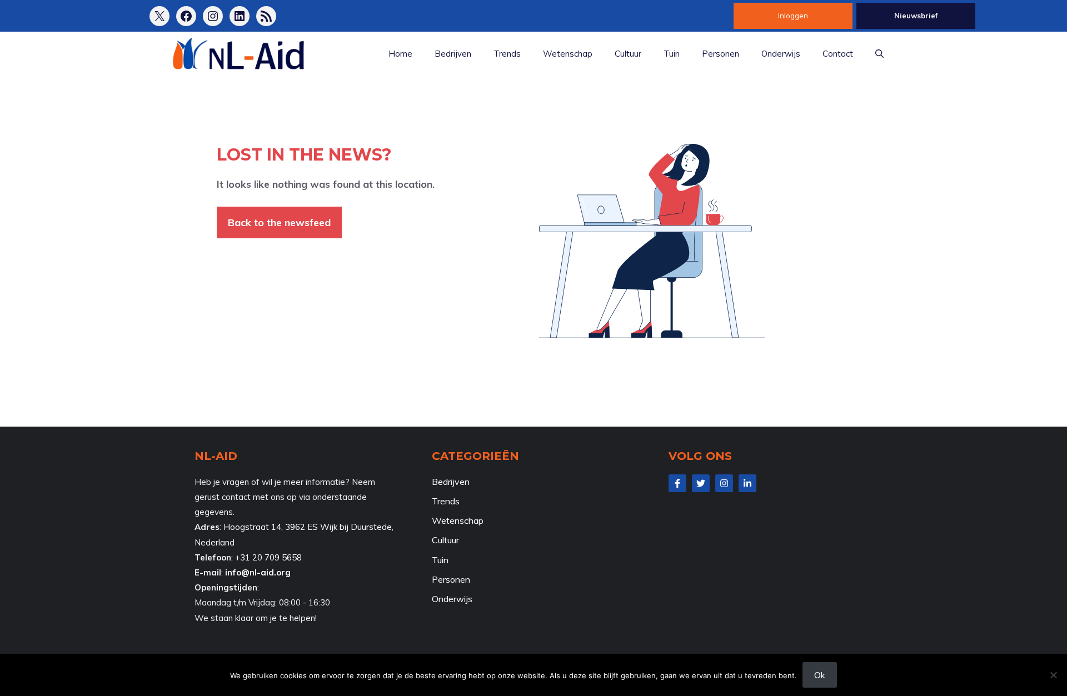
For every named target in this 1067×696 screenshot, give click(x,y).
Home (400, 53)
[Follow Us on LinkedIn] (747, 483)
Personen (720, 53)
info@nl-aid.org (258, 572)
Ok (819, 674)
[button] (879, 54)
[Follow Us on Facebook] (677, 483)
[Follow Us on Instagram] (724, 483)
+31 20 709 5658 (268, 557)
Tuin (672, 53)
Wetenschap (567, 53)
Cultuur (628, 53)
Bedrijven (453, 53)
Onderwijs (780, 53)
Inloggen (793, 15)
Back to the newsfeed (279, 222)
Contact (837, 53)
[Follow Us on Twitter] (701, 483)
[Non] (1053, 674)
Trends (507, 53)
